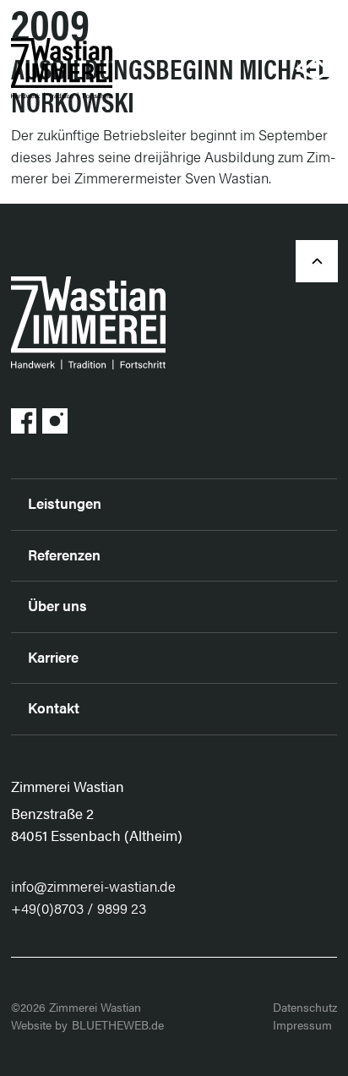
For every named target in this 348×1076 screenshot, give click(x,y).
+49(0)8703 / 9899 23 (78, 908)
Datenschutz (305, 1006)
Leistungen (64, 503)
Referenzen (64, 554)
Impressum (302, 1024)
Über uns (57, 605)
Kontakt (53, 707)
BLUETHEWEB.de (118, 1024)
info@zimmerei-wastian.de (93, 886)
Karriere (53, 657)
